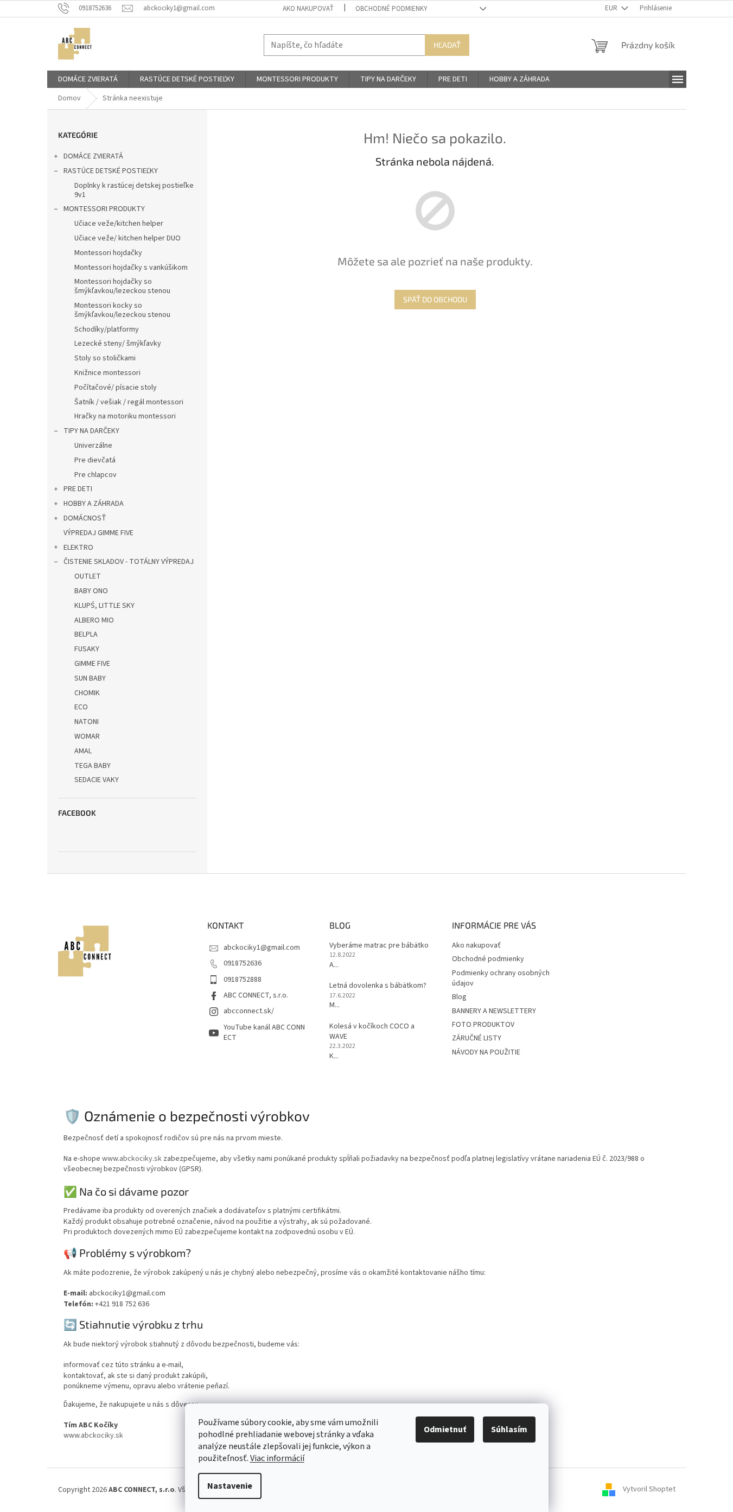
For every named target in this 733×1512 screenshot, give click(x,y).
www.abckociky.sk (132, 1158)
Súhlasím (509, 1429)
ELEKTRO (78, 547)
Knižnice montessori (107, 372)
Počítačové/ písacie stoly (115, 387)
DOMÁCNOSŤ (84, 518)
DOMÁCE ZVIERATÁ (93, 156)
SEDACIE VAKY (96, 779)
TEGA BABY (92, 765)
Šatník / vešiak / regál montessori (128, 402)
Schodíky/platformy (106, 329)
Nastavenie (229, 1486)
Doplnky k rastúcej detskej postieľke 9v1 (134, 190)
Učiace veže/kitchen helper (118, 223)
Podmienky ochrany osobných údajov (501, 978)
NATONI (86, 721)
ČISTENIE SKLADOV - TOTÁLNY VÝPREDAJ (128, 561)
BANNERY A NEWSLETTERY (494, 1011)
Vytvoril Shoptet (649, 1489)
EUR (612, 8)
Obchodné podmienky (391, 9)
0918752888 (243, 979)
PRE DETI (77, 489)
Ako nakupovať (308, 9)
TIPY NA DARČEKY (91, 430)
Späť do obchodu (435, 299)
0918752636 (243, 963)
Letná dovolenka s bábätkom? (377, 986)
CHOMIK (87, 693)
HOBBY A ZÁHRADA (93, 503)
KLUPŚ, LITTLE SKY (104, 605)
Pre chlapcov (95, 474)
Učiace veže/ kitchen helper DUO (127, 238)
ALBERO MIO (94, 620)
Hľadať (447, 44)
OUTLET (87, 576)
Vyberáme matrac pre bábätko (379, 946)
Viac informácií (277, 1458)
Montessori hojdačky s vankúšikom (131, 267)
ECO (81, 707)
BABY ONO (91, 591)
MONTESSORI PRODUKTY (104, 209)
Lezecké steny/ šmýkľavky (117, 343)
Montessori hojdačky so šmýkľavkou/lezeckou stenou (122, 286)
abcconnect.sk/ (249, 1011)
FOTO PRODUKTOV (483, 1024)
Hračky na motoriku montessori (125, 416)
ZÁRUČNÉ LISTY (476, 1038)
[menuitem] (88, 79)
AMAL (83, 751)
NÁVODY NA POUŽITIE (486, 1052)
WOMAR (87, 736)
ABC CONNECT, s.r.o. (256, 995)
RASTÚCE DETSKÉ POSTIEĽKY (110, 171)
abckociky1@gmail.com (262, 947)
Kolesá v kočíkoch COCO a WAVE (372, 1031)
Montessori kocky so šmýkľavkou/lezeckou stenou (122, 310)
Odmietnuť (445, 1429)
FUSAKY (86, 649)
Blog (459, 997)
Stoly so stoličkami (105, 358)
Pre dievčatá (95, 460)
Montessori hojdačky (108, 252)
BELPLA (86, 634)
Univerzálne (93, 445)
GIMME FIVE (92, 663)
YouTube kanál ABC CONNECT (264, 1032)
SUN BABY (90, 678)
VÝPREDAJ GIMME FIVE (98, 533)
